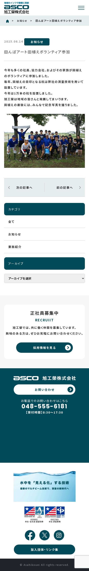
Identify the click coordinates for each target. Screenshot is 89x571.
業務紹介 (15, 247)
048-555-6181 (44, 406)
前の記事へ (65, 187)
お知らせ (22, 20)
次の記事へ (24, 187)
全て (11, 221)
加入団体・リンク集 (44, 549)
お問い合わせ (44, 389)
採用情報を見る (44, 348)
